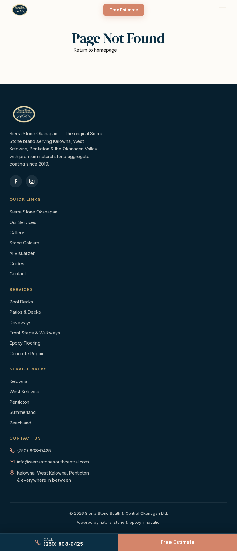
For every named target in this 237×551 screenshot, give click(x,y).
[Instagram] (32, 181)
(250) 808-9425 (34, 450)
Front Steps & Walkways (35, 332)
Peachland (20, 422)
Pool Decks (21, 301)
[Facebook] (16, 181)
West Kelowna (24, 391)
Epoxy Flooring (25, 343)
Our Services (23, 222)
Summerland (23, 412)
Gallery (17, 232)
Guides (17, 263)
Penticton (19, 402)
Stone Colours (24, 242)
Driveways (20, 322)
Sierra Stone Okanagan (33, 211)
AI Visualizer (22, 253)
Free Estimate (124, 9)
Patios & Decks (25, 312)
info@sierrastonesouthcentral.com (53, 461)
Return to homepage (95, 50)
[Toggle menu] (222, 10)
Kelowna (18, 381)
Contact (18, 273)
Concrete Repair (27, 353)
